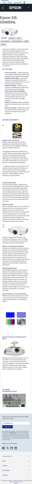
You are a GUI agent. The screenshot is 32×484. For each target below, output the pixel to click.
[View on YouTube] (11, 448)
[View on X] (7, 448)
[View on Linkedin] (15, 448)
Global (10, 2)
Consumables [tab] (5, 41)
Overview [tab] (4, 38)
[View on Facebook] (3, 448)
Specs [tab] (19, 38)
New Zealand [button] (5, 0)
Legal (3, 461)
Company (5, 475)
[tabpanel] (16, 227)
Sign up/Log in (17, 2)
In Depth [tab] (11, 38)
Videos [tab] (3, 44)
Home (4, 2)
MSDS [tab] (26, 41)
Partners (4, 465)
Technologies (6, 470)
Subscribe (7, 426)
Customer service (7, 456)
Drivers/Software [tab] (17, 41)
